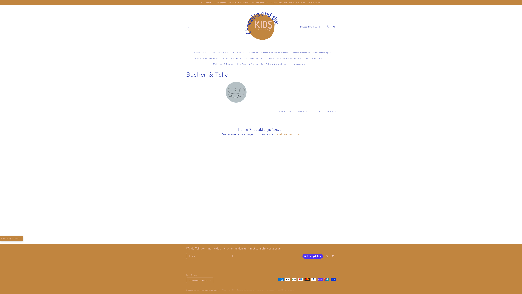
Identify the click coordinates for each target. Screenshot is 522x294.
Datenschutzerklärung (245, 290)
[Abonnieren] (232, 256)
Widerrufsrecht (228, 290)
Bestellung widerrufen (11, 238)
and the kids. (199, 290)
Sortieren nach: (284, 111)
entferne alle (288, 134)
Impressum (270, 290)
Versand (260, 290)
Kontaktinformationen (285, 290)
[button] (189, 27)
